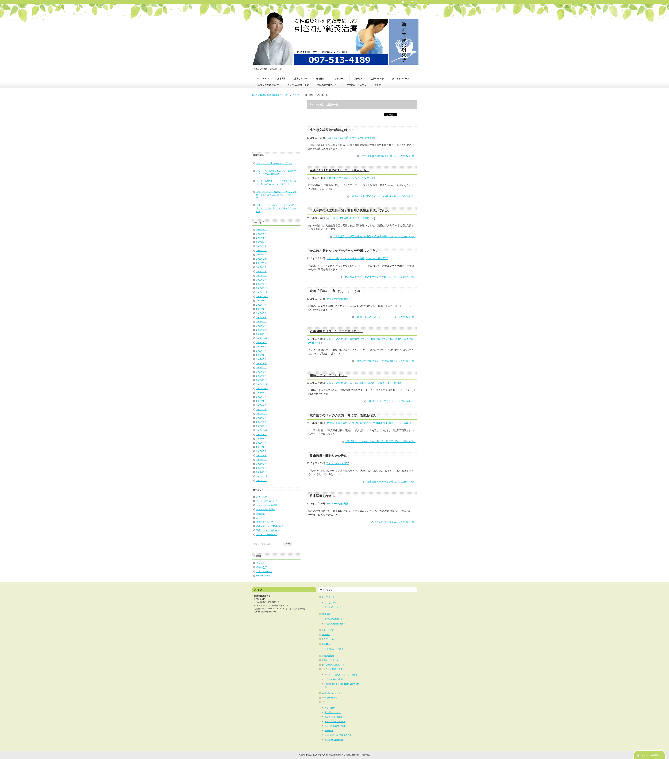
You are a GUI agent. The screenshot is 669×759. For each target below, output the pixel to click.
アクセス (358, 78)
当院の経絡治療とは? (335, 619)
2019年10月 (262, 263)
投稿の (261, 567)
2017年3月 (261, 367)
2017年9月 (261, 342)
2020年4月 (261, 242)
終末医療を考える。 (324, 496)
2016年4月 (261, 405)
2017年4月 (261, 363)
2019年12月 (262, 259)
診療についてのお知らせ (267, 530)
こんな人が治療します (298, 85)
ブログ (378, 85)
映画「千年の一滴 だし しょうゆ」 (336, 291)
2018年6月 (261, 309)
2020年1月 (261, 255)
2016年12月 (262, 380)
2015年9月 (261, 434)
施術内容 (281, 78)
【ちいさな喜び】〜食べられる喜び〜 (274, 163)
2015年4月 (261, 455)
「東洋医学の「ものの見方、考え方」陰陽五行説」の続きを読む (380, 441)
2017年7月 (261, 351)
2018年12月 (262, 288)
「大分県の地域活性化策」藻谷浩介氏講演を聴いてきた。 (350, 210)
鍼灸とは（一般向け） (391, 382)
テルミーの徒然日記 (363, 137)
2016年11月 (262, 384)
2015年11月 (262, 426)
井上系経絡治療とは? (335, 624)
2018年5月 (261, 313)
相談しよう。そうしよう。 (328, 375)
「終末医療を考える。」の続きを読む (395, 521)
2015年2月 (261, 464)
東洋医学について (359, 339)
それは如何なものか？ (338, 178)
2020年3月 (261, 246)
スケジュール (339, 78)
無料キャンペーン (400, 78)
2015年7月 (261, 443)
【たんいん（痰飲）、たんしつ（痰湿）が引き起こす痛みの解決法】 (276, 172)
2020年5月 (261, 238)
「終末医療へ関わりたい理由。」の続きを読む (390, 481)
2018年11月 (262, 292)
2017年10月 (262, 338)
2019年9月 (261, 267)
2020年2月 (261, 250)
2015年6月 (261, 447)
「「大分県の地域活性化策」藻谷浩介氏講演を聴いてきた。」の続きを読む (374, 236)
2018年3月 (261, 321)
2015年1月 (261, 468)
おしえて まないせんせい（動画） (341, 675)
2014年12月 (262, 472)
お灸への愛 (332, 258)
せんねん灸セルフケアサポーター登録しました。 (344, 250)
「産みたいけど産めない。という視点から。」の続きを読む (383, 196)
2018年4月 (261, 317)
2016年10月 (262, 388)
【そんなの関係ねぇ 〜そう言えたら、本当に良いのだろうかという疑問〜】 (276, 183)
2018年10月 (262, 296)
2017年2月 (261, 372)
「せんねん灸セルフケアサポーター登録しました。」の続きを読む (379, 276)
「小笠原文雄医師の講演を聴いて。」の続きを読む (387, 156)
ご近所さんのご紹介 (334, 649)
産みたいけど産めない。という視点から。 (339, 170)
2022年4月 (261, 229)
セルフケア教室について (267, 85)
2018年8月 (261, 301)
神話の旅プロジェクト (327, 85)
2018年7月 (261, 305)
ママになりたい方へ (356, 85)
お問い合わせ (377, 78)
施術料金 (320, 78)
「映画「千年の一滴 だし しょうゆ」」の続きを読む (385, 317)
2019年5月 (261, 271)
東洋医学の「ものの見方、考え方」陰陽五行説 (343, 415)
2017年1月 (261, 376)
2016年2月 (261, 413)
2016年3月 (261, 409)
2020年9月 (261, 234)
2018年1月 (261, 326)
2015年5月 (261, 451)
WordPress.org (263, 575)
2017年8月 (261, 347)
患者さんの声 (300, 78)
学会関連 (260, 513)
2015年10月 (262, 430)
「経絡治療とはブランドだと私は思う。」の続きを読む (385, 360)
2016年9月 (261, 393)
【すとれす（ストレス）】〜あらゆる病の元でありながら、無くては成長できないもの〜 (276, 208)
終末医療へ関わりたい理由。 (330, 455)
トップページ (262, 78)
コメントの (264, 571)
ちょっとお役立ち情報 (338, 137)
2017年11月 (262, 334)
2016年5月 (261, 401)
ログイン (260, 563)
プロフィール (331, 602)
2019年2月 (261, 280)
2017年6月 (261, 355)
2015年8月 (261, 439)
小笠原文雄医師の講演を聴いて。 (333, 130)
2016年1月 (261, 418)
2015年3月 (261, 459)
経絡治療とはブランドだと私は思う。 (336, 331)
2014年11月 (262, 476)
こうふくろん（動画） (335, 679)
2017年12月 (262, 330)
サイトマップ (411, 2)
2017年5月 (261, 359)
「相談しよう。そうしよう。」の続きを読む (391, 401)
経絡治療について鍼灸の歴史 (386, 339)
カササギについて (333, 607)
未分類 (353, 382)
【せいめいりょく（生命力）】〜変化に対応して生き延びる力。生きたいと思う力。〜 (276, 194)
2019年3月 (261, 275)
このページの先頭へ (649, 755)
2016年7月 (261, 397)
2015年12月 (262, 422)
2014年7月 (261, 480)
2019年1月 (261, 284)
